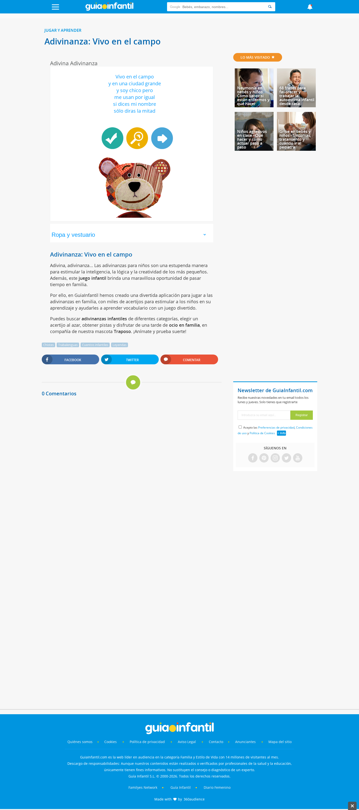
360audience (194, 799)
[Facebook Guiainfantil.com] (252, 458)
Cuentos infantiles (95, 345)
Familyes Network (142, 787)
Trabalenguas (68, 345)
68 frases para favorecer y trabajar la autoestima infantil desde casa (296, 95)
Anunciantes (245, 741)
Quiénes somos (80, 741)
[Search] (269, 6)
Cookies (111, 741)
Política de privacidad (148, 741)
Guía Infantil (180, 787)
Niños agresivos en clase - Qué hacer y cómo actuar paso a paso (252, 139)
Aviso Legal (187, 741)
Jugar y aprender (62, 30)
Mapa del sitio (280, 741)
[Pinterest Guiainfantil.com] (264, 458)
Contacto (216, 741)
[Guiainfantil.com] (109, 9)
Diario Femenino (217, 787)
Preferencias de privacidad (276, 427)
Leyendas (120, 345)
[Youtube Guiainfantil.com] (297, 458)
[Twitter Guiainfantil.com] (286, 458)
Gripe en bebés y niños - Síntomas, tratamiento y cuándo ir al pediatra (295, 139)
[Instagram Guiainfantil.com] (275, 458)
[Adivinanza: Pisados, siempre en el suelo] (161, 138)
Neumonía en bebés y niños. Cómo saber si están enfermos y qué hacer (253, 95)
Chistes (48, 345)
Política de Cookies (262, 433)
